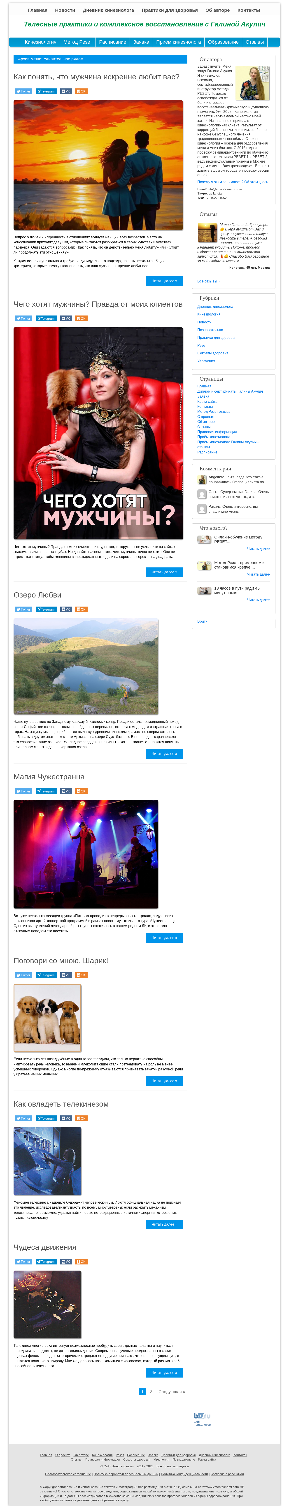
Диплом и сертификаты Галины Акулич (230, 391)
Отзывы (255, 42)
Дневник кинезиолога (108, 10)
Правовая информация (217, 432)
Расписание (112, 42)
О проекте (205, 417)
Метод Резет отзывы (214, 411)
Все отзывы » (208, 281)
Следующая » (171, 1392)
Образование (223, 42)
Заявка (141, 42)
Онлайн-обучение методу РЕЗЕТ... (238, 539)
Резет (202, 345)
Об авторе (217, 10)
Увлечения (206, 361)
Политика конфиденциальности (184, 1474)
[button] (23, 91)
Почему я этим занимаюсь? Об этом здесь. (233, 182)
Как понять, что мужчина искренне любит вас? (96, 76)
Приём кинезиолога (178, 42)
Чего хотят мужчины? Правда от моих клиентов (98, 304)
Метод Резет (77, 42)
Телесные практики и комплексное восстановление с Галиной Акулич (144, 24)
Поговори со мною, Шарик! (61, 960)
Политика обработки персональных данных (126, 1474)
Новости (65, 10)
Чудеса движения (45, 1247)
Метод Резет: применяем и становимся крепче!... (239, 564)
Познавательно (210, 330)
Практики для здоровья (170, 10)
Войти (202, 621)
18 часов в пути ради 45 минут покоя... (237, 590)
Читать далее (258, 549)
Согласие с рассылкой (227, 1474)
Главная (37, 10)
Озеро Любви (37, 595)
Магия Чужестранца (49, 776)
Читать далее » (164, 281)
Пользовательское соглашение (68, 1474)
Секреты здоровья (212, 353)
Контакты (249, 10)
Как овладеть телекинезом (61, 1104)
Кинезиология (40, 42)
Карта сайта (207, 401)
